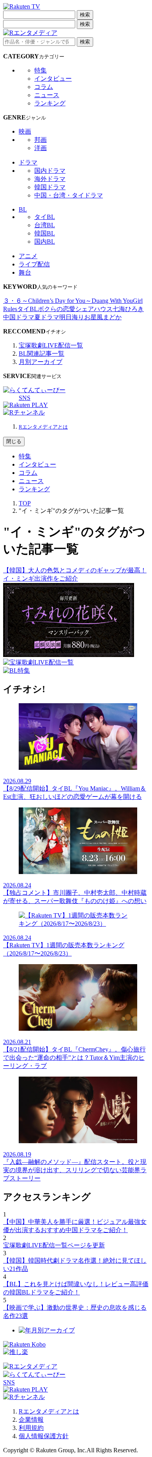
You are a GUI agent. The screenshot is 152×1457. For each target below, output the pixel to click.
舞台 (25, 272)
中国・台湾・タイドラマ (68, 195)
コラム (43, 86)
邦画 (40, 139)
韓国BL (44, 233)
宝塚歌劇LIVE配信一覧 (51, 345)
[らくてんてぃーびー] (34, 390)
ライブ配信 (34, 264)
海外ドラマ (49, 179)
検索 (85, 15)
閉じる (13, 441)
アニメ (28, 256)
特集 (40, 70)
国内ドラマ (49, 170)
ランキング (49, 103)
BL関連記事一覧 (41, 353)
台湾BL (44, 225)
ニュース (46, 95)
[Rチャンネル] (24, 412)
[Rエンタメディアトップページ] (30, 1366)
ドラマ (28, 162)
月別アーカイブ (40, 361)
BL (23, 209)
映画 (25, 131)
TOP (25, 503)
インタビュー (53, 78)
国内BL (44, 241)
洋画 (40, 148)
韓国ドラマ (49, 187)
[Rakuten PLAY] (25, 405)
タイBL (44, 217)
